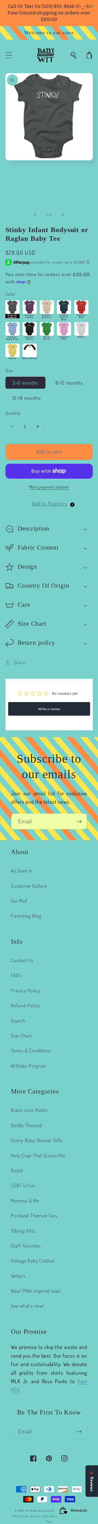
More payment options (49, 487)
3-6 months (25, 382)
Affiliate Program (29, 1065)
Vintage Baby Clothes (33, 1260)
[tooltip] (72, 505)
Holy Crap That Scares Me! (38, 1155)
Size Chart (21, 1035)
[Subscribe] (79, 821)
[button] (9, 55)
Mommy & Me (25, 1200)
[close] (92, 6)
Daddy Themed (26, 1125)
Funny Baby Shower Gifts (37, 1140)
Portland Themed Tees (34, 1215)
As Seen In (22, 870)
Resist (17, 1170)
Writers (18, 1276)
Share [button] (19, 662)
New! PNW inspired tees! (36, 1291)
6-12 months (69, 382)
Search (18, 1020)
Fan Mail (19, 900)
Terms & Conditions (31, 1050)
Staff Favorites (26, 1245)
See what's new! (27, 1305)
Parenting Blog (26, 915)
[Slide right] (63, 215)
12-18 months (27, 398)
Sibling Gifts (23, 1230)
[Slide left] (35, 215)
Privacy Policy (25, 990)
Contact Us (22, 960)
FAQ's (16, 975)
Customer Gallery (29, 886)
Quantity (13, 413)
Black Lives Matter (29, 1110)
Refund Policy (25, 1005)
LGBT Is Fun (23, 1185)
